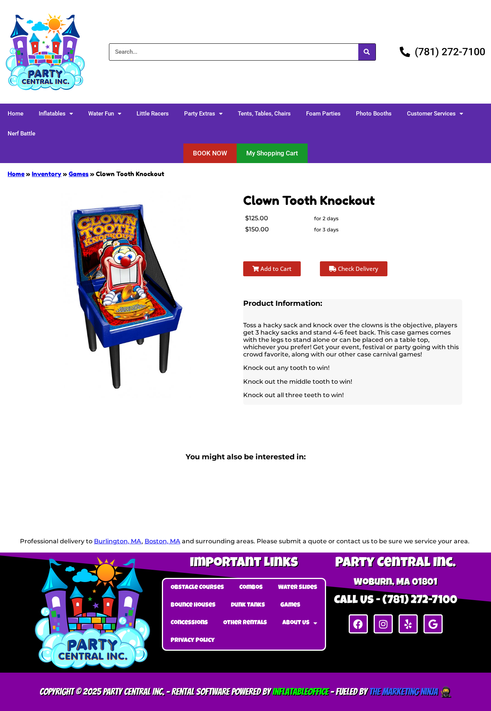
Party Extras (199, 113)
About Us (296, 623)
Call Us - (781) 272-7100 (395, 601)
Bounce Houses (193, 605)
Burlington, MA (118, 541)
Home (15, 113)
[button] (210, 153)
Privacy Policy (193, 641)
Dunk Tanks (248, 605)
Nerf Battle (21, 133)
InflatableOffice (300, 691)
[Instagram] (383, 623)
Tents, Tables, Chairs (264, 113)
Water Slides (297, 588)
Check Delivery (357, 268)
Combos (251, 588)
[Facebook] (358, 623)
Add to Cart (275, 268)
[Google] (433, 623)
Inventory (46, 174)
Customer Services (431, 113)
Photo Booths (374, 113)
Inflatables (52, 113)
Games (79, 174)
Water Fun (101, 113)
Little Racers (153, 113)
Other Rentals (245, 623)
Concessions (189, 623)
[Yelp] (408, 623)
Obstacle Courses (197, 588)
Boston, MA (162, 541)
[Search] (367, 52)
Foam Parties (323, 113)
